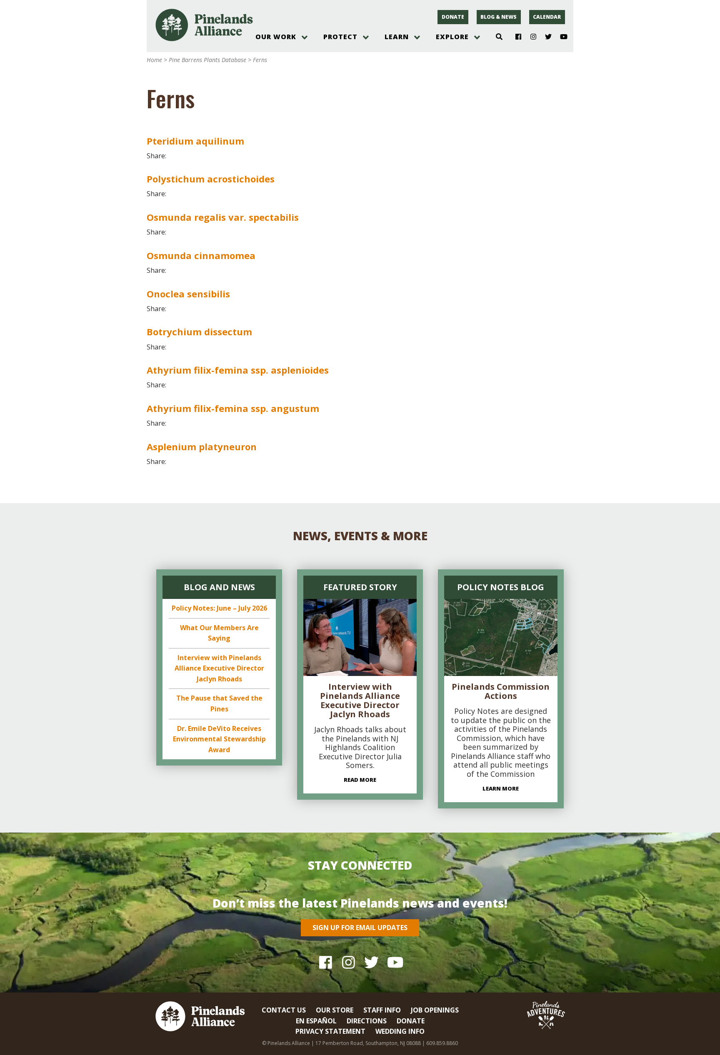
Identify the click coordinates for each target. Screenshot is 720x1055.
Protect (340, 36)
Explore (452, 36)
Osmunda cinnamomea (201, 255)
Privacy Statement (330, 1031)
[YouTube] (560, 37)
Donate (453, 16)
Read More (360, 779)
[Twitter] (545, 37)
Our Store (334, 1010)
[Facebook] (515, 37)
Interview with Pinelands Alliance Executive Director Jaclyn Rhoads (219, 668)
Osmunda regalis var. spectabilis (223, 217)
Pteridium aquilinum (195, 141)
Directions (367, 1020)
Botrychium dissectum (199, 331)
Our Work (275, 36)
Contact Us (284, 1010)
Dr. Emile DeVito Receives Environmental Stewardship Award (219, 739)
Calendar (547, 16)
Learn (397, 36)
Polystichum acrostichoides (211, 178)
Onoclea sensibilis (188, 293)
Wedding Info (400, 1031)
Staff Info (382, 1010)
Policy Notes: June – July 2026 (219, 608)
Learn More (500, 788)
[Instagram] (530, 37)
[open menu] (304, 37)
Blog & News (498, 16)
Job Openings (435, 1010)
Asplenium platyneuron (202, 446)
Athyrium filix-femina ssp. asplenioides (238, 370)
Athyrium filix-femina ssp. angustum (233, 408)
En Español (316, 1020)
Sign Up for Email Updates (360, 927)
